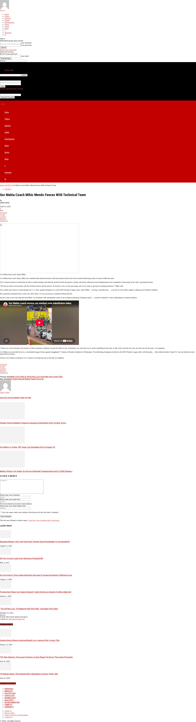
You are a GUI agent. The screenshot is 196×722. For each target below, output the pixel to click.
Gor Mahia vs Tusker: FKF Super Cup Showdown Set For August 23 (27, 447)
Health (7, 20)
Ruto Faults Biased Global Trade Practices (26, 379)
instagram (8, 33)
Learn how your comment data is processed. (44, 520)
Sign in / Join (9, 70)
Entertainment (10, 22)
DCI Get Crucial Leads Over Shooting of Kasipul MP (21, 558)
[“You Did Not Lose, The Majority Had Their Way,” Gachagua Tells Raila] (5, 605)
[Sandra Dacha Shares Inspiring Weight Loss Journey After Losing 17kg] (5, 636)
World (7, 24)
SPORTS (8, 185)
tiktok (7, 29)
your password (26, 45)
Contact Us (9, 717)
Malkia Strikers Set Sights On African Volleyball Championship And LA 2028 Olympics (36, 471)
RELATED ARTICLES (7, 398)
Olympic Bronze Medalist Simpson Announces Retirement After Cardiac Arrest (33, 423)
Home (7, 14)
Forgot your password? (8, 50)
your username (26, 43)
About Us (8, 711)
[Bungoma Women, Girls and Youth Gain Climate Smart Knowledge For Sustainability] (5, 537)
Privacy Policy (10, 713)
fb (5, 35)
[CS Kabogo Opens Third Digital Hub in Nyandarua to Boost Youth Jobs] (5, 670)
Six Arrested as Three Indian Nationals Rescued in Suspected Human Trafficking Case (36, 575)
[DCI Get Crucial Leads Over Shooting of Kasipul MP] (5, 554)
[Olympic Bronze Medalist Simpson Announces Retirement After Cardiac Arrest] (12, 418)
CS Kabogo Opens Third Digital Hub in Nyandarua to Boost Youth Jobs (29, 674)
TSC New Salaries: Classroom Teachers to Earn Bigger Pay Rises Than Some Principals (36, 657)
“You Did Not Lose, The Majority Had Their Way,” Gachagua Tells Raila (29, 609)
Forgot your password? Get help (11, 89)
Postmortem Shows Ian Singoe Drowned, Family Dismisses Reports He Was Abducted (35, 592)
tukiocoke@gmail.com (17, 619)
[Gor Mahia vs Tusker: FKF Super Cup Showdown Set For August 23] (12, 443)
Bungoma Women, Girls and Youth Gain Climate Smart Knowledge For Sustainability (35, 541)
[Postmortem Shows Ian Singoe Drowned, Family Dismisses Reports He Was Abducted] (5, 588)
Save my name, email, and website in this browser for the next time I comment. (30, 512)
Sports (7, 27)
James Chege (4, 202)
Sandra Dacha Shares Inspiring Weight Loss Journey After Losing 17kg (29, 640)
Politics (7, 16)
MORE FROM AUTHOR (23, 398)
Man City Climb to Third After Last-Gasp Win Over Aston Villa (37, 377)
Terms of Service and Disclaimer (16, 715)
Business (8, 18)
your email (25, 56)
